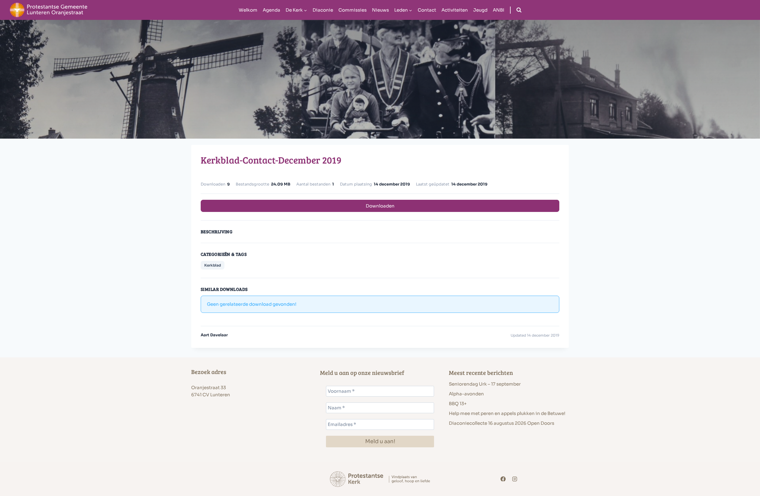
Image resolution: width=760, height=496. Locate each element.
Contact (427, 10)
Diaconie (323, 10)
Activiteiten (454, 10)
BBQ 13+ (458, 403)
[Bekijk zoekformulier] (519, 10)
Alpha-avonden (466, 394)
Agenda (271, 10)
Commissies (352, 10)
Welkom (248, 10)
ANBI (498, 10)
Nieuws (380, 10)
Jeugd (480, 10)
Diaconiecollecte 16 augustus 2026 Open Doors (501, 423)
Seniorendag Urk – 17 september (485, 384)
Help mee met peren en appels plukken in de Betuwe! (507, 413)
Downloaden (380, 206)
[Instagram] (515, 479)
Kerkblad (212, 265)
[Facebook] (503, 479)
